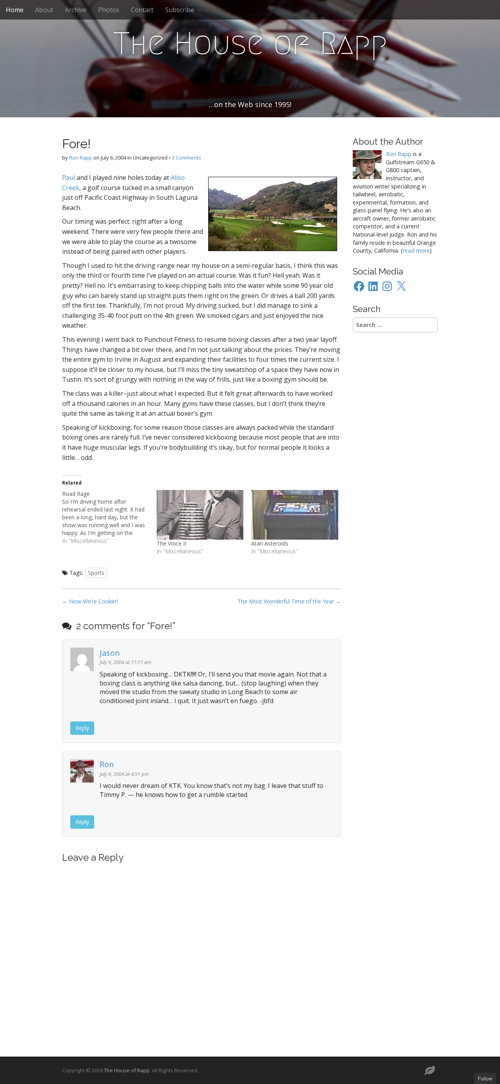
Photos (108, 9)
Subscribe (179, 9)
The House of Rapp (250, 43)
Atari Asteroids (269, 543)
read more (416, 250)
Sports (96, 572)
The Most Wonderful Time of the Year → (289, 601)
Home (14, 9)
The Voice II (171, 543)
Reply (82, 728)
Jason (110, 653)
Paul (68, 177)
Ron (107, 764)
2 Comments (186, 157)
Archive (75, 9)
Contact (142, 9)
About (44, 9)
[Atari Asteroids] (294, 515)
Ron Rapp (80, 157)
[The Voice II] (200, 515)
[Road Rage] (109, 517)
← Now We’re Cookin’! (90, 601)
